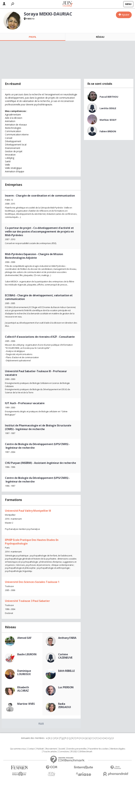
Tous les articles (50, 751)
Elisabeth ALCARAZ (23, 688)
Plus (41, 723)
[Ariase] (84, 774)
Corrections (64, 751)
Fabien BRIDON (108, 131)
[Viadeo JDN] (51, 774)
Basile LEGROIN (26, 654)
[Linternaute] (84, 767)
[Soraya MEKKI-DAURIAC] (12, 21)
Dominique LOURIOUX (24, 672)
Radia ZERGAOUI (64, 705)
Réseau (100, 36)
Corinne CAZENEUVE (65, 655)
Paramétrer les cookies (98, 749)
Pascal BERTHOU (109, 96)
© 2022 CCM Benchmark (81, 751)
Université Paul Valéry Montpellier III (28, 510)
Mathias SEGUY (108, 119)
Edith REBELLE (66, 671)
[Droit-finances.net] (116, 767)
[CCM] (51, 767)
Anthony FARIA (67, 638)
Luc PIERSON (66, 687)
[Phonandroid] (116, 774)
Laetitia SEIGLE (108, 108)
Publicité (40, 749)
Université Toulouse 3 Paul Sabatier (27, 601)
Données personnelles (77, 749)
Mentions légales (117, 749)
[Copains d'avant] (19, 774)
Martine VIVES (26, 704)
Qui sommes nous (18, 749)
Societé (62, 749)
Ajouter (125, 14)
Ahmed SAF (24, 638)
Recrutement (51, 749)
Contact (31, 749)
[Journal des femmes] (19, 767)
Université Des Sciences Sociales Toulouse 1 (32, 582)
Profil (32, 36)
